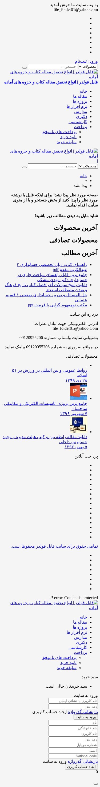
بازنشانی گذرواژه (83, 711)
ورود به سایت (86, 717)
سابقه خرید (67, 141)
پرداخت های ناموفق (59, 131)
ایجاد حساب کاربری (81, 767)
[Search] (24, 68)
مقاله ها (80, 96)
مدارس (80, 111)
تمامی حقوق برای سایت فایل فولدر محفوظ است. (54, 546)
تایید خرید (68, 136)
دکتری (81, 116)
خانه (83, 91)
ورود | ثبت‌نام (86, 61)
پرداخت (80, 126)
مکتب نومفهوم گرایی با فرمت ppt (57, 305)
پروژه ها (80, 101)
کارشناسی (78, 121)
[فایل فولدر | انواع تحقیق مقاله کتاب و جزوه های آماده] (50, 156)
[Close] (96, 784)
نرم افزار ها (77, 106)
